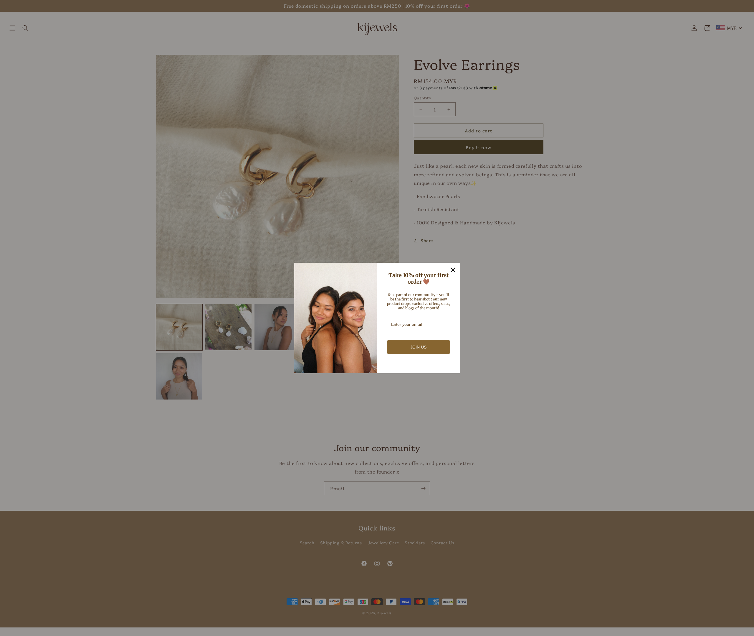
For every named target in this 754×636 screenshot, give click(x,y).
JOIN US (418, 347)
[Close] (453, 270)
